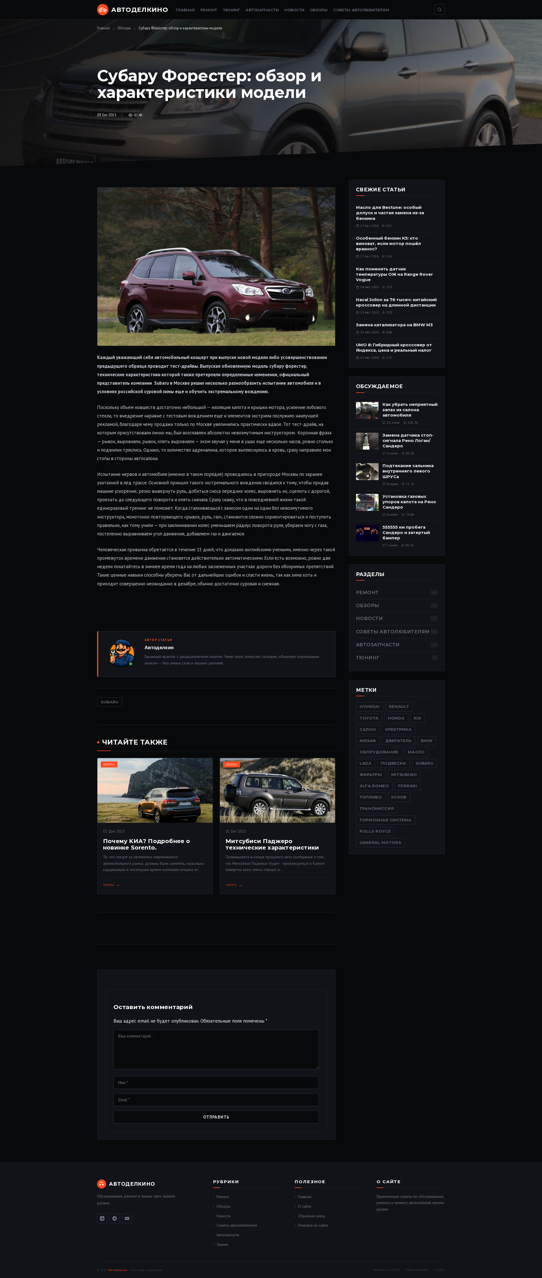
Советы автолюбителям (361, 10)
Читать (108, 885)
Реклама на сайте (313, 1225)
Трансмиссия (377, 808)
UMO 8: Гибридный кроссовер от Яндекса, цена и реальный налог (394, 347)
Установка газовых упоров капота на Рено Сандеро (409, 502)
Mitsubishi (404, 774)
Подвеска (393, 763)
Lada (365, 763)
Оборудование (379, 752)
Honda (396, 718)
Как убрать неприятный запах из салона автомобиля (410, 410)
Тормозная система (386, 820)
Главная (185, 10)
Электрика (398, 729)
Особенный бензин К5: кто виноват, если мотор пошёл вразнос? (388, 243)
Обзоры (319, 10)
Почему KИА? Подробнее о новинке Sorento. (146, 844)
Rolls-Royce (375, 831)
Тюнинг (231, 10)
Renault (399, 706)
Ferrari (407, 786)
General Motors (380, 842)
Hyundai (370, 706)
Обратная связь (311, 1215)
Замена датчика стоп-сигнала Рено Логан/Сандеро (408, 440)
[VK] (102, 1218)
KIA (417, 718)
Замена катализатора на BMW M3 (394, 324)
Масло (416, 752)
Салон (368, 729)
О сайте (304, 1206)
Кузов (398, 797)
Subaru (110, 702)
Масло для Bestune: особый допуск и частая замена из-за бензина (390, 213)
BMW (426, 740)
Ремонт (208, 10)
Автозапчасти (262, 10)
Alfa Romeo (374, 786)
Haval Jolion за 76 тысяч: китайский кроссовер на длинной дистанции (396, 302)
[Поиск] (439, 9)
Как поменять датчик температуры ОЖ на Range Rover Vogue (394, 274)
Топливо (371, 797)
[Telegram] (115, 1218)
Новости (294, 10)
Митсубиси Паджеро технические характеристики (272, 844)
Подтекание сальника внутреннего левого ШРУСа (408, 471)
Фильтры (371, 774)
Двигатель (398, 740)
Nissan (368, 740)
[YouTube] (127, 1218)
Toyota (369, 718)
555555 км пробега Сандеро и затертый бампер (406, 532)
